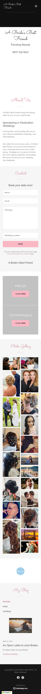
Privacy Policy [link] (11, 254)
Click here (20, 294)
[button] (36, 6)
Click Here (20, 323)
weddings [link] (7, 611)
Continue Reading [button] (10, 654)
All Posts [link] (6, 602)
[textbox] (20, 192)
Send (20, 244)
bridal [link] (5, 606)
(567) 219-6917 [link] (20, 52)
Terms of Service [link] (24, 254)
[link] (15, 8)
